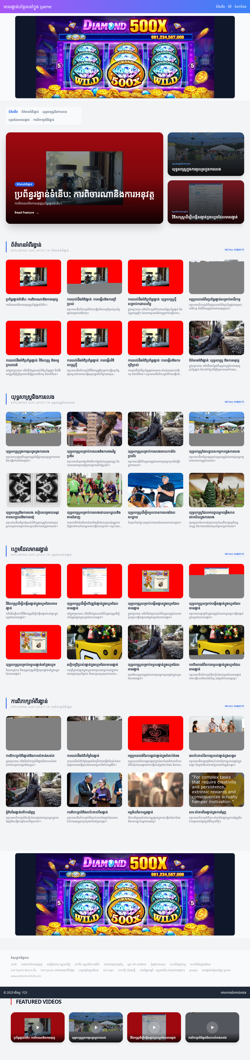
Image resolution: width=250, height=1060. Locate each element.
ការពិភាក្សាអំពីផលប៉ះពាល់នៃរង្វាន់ (87, 812)
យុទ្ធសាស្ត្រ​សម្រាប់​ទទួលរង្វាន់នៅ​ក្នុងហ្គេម (30, 664)
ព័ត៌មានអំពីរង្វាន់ (30, 111)
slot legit (108, 970)
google (193, 970)
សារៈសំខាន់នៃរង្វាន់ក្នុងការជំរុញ (207, 812)
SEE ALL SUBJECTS (234, 249)
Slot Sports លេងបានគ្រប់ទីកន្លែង (57, 970)
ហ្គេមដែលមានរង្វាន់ (19, 119)
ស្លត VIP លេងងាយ (136, 964)
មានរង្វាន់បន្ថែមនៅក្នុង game (216, 970)
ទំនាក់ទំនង (240, 7)
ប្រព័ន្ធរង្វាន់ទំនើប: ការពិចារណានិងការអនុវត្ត (32, 299)
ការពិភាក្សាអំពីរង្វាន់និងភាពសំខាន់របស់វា (30, 755)
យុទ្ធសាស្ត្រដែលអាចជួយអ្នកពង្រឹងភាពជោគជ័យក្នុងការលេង (212, 514)
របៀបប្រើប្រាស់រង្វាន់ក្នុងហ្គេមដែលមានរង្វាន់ (92, 664)
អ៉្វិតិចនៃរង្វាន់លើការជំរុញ (20, 812)
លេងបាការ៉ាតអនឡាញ (31, 964)
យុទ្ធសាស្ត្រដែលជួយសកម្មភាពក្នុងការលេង (214, 451)
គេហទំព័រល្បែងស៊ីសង (200, 964)
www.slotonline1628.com (26, 976)
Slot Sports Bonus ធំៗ (23, 970)
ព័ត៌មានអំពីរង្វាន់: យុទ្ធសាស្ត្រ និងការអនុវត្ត (214, 360)
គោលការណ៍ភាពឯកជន (233, 993)
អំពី (230, 7)
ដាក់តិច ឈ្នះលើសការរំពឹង (87, 964)
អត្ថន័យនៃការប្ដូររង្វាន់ (140, 812)
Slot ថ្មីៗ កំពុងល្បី (126, 970)
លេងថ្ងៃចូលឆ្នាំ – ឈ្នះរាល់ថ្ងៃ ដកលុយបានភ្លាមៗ (162, 970)
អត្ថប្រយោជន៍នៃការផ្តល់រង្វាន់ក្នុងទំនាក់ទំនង (153, 755)
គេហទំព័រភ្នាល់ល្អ (178, 964)
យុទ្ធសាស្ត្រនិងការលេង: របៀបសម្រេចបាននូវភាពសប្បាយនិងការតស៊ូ (32, 514)
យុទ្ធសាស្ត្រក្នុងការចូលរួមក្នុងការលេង (27, 451)
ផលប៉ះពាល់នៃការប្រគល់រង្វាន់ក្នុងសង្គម (212, 755)
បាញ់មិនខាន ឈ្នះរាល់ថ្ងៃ (58, 964)
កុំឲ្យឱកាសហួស (158, 964)
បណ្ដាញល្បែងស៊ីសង (89, 970)
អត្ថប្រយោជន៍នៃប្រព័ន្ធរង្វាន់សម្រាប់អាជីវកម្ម (214, 299)
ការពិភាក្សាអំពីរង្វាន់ (43, 119)
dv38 (14, 964)
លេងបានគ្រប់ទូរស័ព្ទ (113, 964)
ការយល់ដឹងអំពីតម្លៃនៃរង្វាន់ (83, 755)
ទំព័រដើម (220, 7)
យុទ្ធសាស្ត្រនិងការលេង (54, 111)
